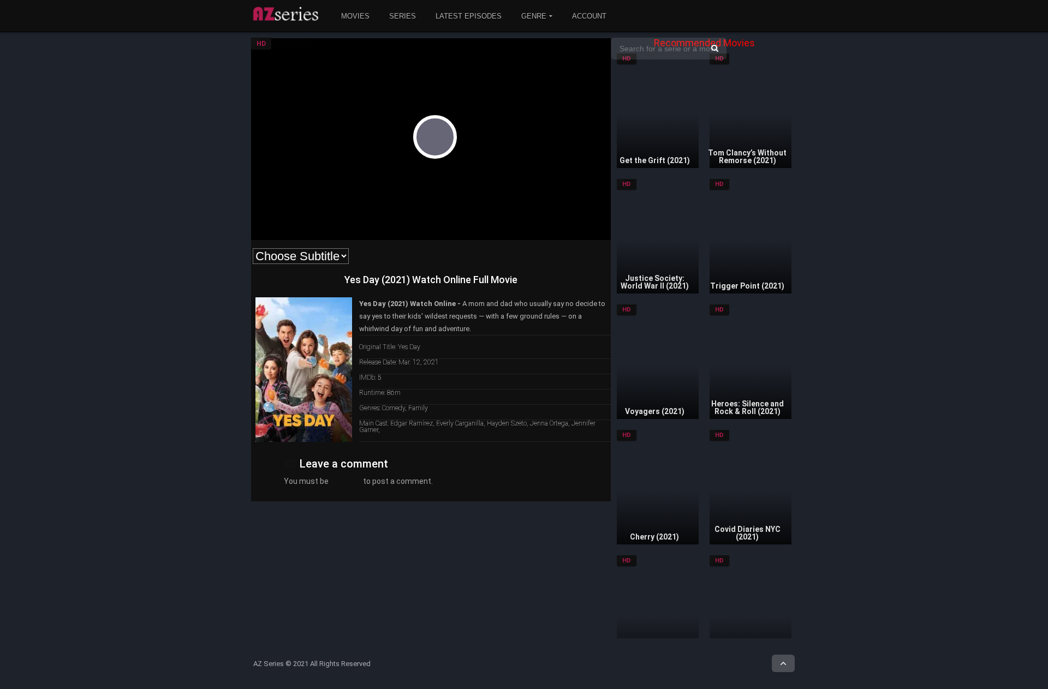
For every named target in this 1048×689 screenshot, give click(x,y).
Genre (533, 16)
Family (418, 408)
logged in (345, 481)
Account (589, 16)
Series (402, 16)
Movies (355, 16)
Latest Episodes (469, 16)
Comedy (393, 408)
